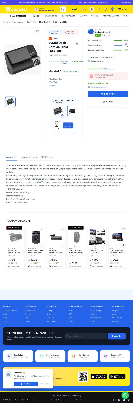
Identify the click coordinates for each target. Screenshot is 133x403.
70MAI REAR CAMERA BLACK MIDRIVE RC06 (14, 252)
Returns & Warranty (75, 400)
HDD (71, 310)
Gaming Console (10, 310)
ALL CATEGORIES (19, 16)
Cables (28, 318)
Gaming (94, 16)
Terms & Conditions (58, 400)
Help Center (56, 396)
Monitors (50, 318)
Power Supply (96, 310)
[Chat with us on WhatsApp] (125, 395)
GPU (5, 321)
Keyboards (51, 314)
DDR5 (5, 318)
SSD (70, 314)
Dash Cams (31, 22)
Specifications (29, 157)
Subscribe (117, 336)
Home (5, 22)
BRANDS (36, 16)
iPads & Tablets (68, 16)
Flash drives (117, 318)
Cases (27, 321)
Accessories (30, 310)
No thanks (45, 384)
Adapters (28, 314)
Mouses (115, 321)
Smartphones (51, 16)
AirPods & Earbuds (111, 16)
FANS (92, 321)
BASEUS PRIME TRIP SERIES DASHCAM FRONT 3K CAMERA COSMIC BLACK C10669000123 (35, 252)
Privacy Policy (76, 396)
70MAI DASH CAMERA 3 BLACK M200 (55, 252)
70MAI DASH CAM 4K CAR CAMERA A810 (116, 252)
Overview (11, 157)
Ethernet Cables (97, 318)
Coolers (115, 314)
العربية (74, 9)
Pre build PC (51, 321)
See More (52, 86)
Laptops (83, 16)
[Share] (76, 43)
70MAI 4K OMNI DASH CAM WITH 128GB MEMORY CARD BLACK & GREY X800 (75, 252)
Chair (5, 314)
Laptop (49, 310)
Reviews (46, 157)
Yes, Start (28, 384)
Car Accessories (17, 22)
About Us (66, 396)
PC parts (93, 314)
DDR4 (71, 318)
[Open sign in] (92, 9)
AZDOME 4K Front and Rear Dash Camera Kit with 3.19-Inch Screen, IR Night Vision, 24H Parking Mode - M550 (97, 252)
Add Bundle (68, 125)
